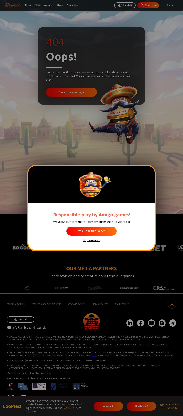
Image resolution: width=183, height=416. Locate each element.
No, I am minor (91, 240)
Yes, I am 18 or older (91, 231)
